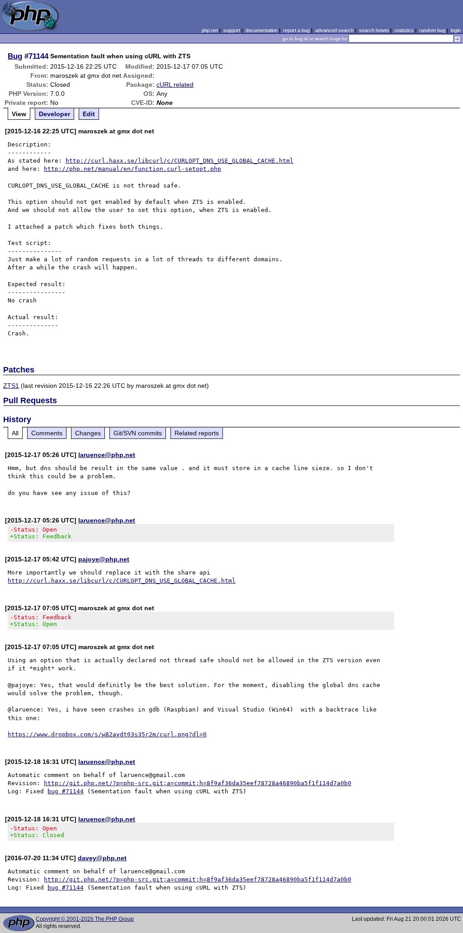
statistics (404, 30)
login (456, 30)
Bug (15, 56)
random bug (432, 30)
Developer (54, 114)
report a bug (296, 30)
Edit (89, 114)
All (15, 433)
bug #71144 (65, 791)
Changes (88, 433)
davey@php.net (102, 858)
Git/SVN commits (137, 433)
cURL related (175, 84)
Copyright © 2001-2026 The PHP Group (85, 919)
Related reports (197, 433)
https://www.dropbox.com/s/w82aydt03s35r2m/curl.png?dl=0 (107, 734)
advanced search (334, 30)
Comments (46, 433)
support (231, 30)
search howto (374, 30)
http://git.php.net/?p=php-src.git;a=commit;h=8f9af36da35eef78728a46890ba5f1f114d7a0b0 (197, 783)
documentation (262, 30)
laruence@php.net (106, 454)
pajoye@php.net (103, 559)
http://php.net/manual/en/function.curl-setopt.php (132, 168)
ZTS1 (11, 385)
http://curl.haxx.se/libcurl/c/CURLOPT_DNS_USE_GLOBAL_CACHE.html (179, 160)
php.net (210, 30)
